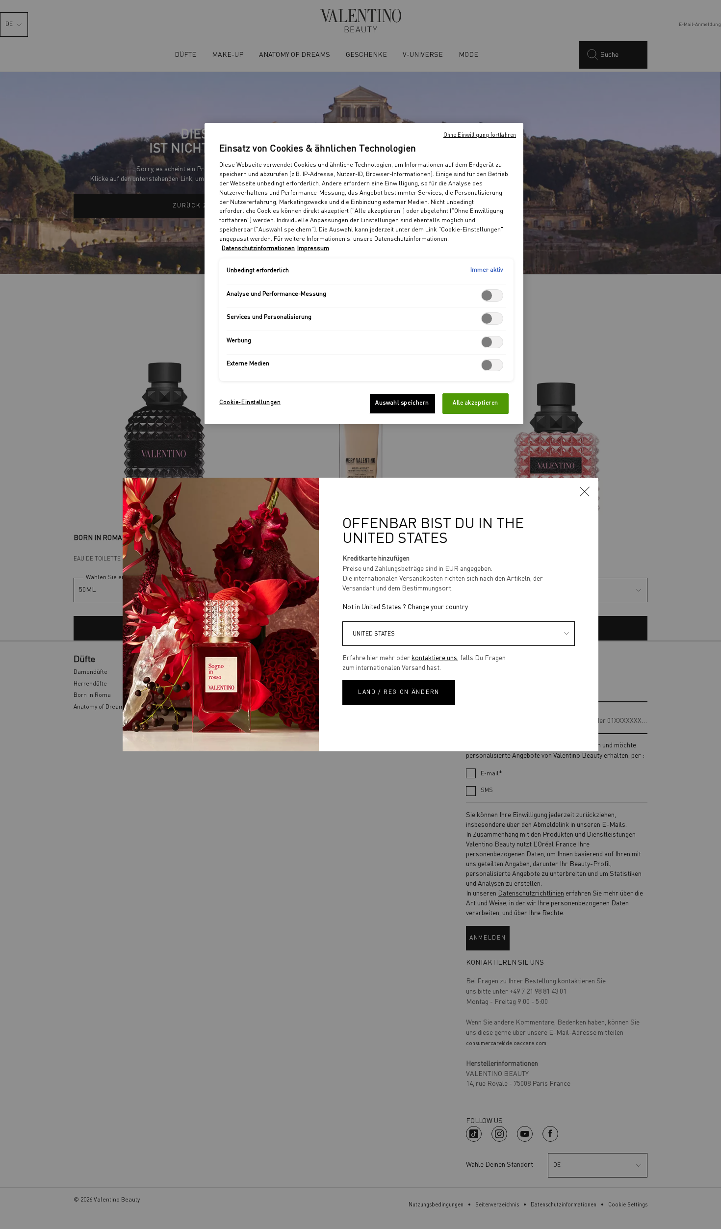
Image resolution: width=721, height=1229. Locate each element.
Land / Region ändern (398, 692)
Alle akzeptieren (475, 403)
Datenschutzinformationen (258, 248)
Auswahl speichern (402, 403)
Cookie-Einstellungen (250, 403)
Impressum (313, 248)
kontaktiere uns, (435, 658)
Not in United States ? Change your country (405, 607)
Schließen (585, 491)
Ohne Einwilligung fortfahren (479, 135)
